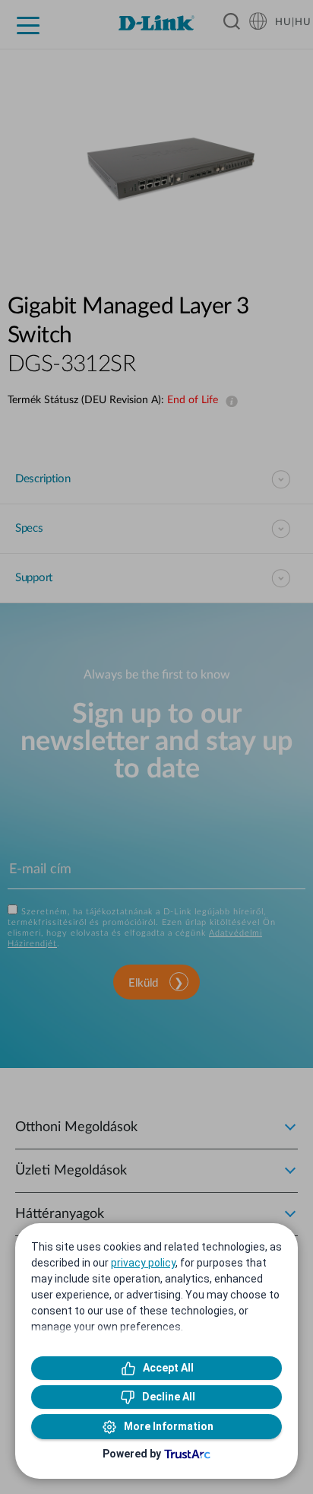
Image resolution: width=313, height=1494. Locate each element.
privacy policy (143, 1263)
